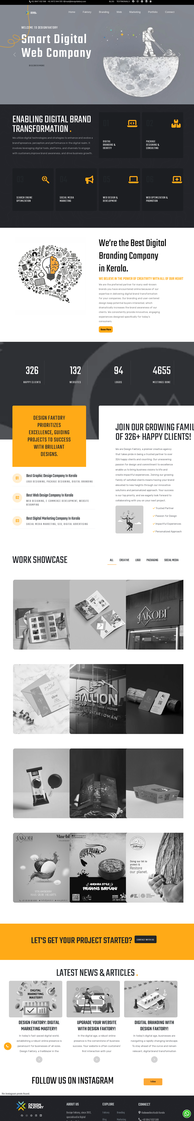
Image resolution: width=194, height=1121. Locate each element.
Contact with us (145, 939)
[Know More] (106, 333)
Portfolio (152, 12)
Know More (106, 329)
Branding (104, 12)
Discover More (37, 65)
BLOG (111, 1)
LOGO (137, 560)
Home (72, 12)
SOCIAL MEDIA (171, 560)
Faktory (87, 12)
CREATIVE (124, 560)
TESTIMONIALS (123, 1)
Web (119, 12)
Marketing (134, 12)
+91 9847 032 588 (38, 1)
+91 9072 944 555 (55, 1)
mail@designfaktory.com (76, 1)
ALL (111, 560)
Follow (153, 1081)
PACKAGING (152, 560)
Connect (169, 12)
